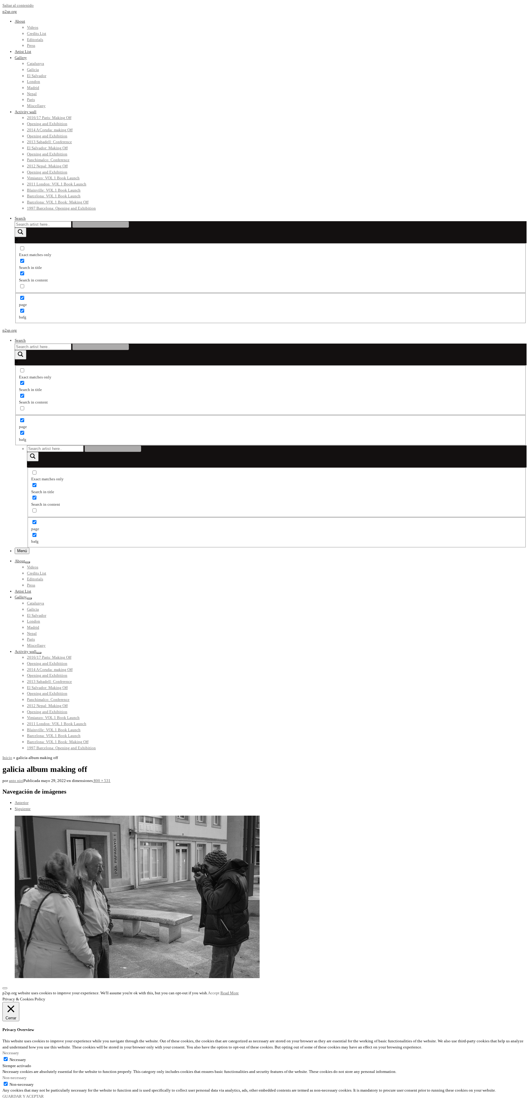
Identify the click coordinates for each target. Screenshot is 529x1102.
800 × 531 (102, 780)
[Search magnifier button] (20, 232)
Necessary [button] (10, 1053)
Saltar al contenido (18, 5)
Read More (229, 993)
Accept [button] (213, 993)
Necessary (17, 1059)
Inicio (7, 757)
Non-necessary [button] (14, 1077)
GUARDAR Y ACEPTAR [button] (23, 1096)
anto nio (16, 780)
